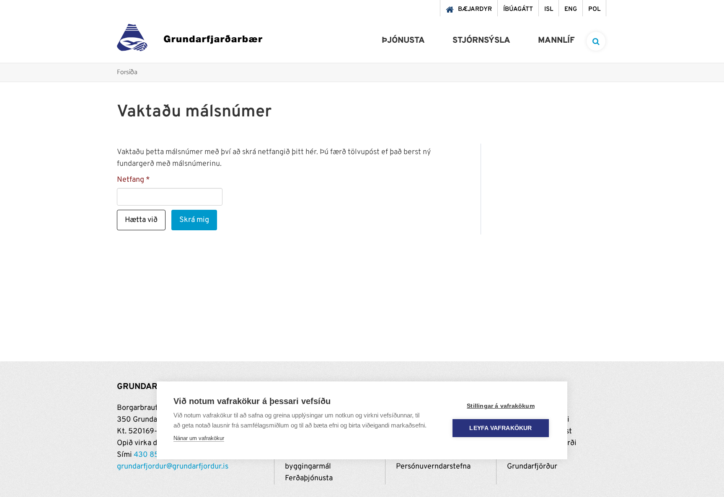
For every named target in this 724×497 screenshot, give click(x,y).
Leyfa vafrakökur (500, 428)
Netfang (130, 180)
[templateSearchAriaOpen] (596, 41)
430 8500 (151, 455)
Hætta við (141, 220)
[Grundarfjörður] (189, 39)
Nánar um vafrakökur (198, 438)
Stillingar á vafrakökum (501, 406)
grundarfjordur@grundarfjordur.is (172, 466)
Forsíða (127, 72)
